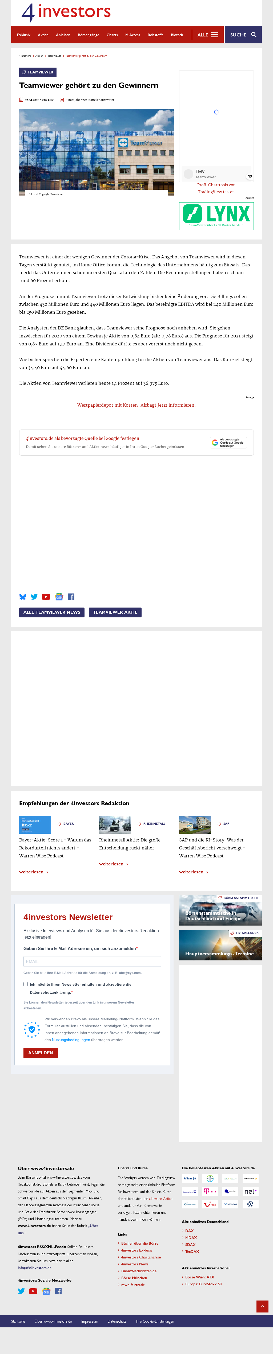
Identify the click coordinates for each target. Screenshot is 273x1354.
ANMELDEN (40, 1053)
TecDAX (192, 1251)
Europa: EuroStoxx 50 (203, 1283)
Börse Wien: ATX (199, 1276)
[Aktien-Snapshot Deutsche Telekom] (210, 1191)
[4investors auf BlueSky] (22, 597)
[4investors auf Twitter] (34, 597)
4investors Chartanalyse (141, 1257)
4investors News (134, 1263)
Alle (203, 34)
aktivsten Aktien (160, 1198)
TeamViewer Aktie (115, 612)
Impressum (89, 1321)
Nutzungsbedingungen (71, 1040)
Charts (112, 34)
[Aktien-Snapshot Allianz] (190, 1178)
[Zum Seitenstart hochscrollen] (262, 1306)
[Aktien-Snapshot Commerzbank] (251, 1178)
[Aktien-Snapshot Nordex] (190, 1204)
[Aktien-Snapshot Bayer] (210, 1178)
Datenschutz (117, 1321)
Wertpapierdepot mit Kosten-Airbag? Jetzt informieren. (136, 405)
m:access (132, 34)
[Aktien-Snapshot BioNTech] (230, 1178)
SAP (226, 823)
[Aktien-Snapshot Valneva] (230, 1204)
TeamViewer (54, 55)
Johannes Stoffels (86, 100)
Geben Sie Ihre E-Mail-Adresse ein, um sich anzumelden (79, 948)
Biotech (177, 34)
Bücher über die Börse (139, 1243)
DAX (189, 1230)
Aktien (43, 34)
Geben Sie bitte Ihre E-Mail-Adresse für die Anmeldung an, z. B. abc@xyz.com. (82, 973)
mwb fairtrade (133, 1284)
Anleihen (63, 34)
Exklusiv (23, 34)
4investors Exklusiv (136, 1250)
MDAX (191, 1237)
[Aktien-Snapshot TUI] (210, 1204)
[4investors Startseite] (66, 13)
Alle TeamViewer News (51, 612)
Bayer (68, 823)
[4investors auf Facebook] (71, 597)
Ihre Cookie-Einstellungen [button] (155, 1321)
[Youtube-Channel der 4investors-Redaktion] (46, 597)
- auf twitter (106, 100)
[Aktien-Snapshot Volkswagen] (251, 1204)
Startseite (18, 1321)
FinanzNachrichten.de (138, 1270)
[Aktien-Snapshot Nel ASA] (251, 1191)
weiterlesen (31, 871)
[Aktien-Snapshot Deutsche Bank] (190, 1191)
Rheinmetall (154, 823)
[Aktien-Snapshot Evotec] (230, 1191)
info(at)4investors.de (34, 1267)
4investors (25, 55)
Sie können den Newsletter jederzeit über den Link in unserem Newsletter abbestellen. (78, 1005)
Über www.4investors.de (53, 1321)
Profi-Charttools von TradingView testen (216, 188)
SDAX (190, 1244)
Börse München (134, 1277)
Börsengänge (88, 34)
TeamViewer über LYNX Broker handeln (216, 225)
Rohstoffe (155, 34)
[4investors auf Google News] (59, 596)
